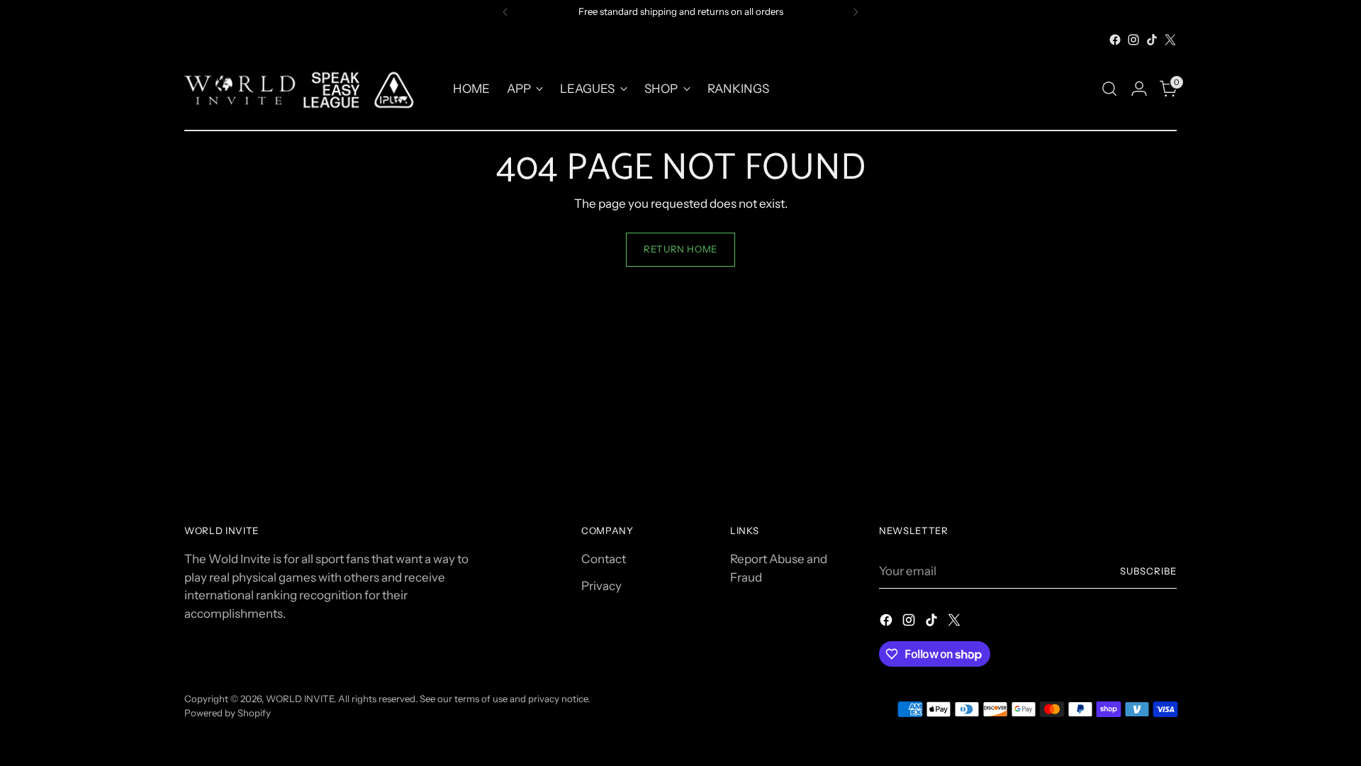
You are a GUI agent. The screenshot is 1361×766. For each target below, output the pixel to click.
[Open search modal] (1109, 88)
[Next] (855, 12)
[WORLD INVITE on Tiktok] (1152, 39)
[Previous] (505, 12)
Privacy (601, 586)
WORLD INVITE (300, 698)
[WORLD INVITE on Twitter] (1170, 39)
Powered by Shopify (227, 712)
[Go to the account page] (1139, 88)
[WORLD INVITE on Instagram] (1133, 39)
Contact (603, 559)
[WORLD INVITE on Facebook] (1115, 39)
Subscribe (1148, 571)
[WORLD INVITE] (308, 89)
